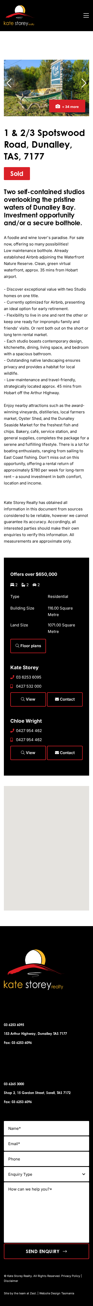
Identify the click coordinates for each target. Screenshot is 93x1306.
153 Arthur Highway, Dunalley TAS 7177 (35, 1033)
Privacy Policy (70, 1276)
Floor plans (30, 645)
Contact (67, 699)
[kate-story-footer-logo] (19, 7)
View (30, 699)
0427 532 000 (28, 686)
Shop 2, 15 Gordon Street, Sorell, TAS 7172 (37, 1093)
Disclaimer (11, 1281)
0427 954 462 (29, 730)
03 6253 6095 (28, 677)
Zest (33, 1293)
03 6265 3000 (14, 1084)
